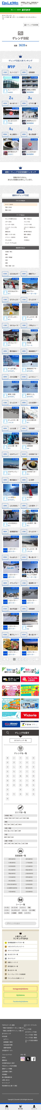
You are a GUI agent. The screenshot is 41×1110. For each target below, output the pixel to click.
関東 (6, 254)
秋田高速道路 (12, 866)
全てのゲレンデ (6, 1034)
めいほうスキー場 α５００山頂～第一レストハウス (13, 120)
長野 (19, 831)
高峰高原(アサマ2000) (32, 368)
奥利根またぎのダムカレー (13, 151)
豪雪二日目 (11, 394)
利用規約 (4, 1074)
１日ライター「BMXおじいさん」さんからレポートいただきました (32, 652)
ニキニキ (29, 319)
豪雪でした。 (31, 394)
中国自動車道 (12, 891)
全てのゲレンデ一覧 (20, 740)
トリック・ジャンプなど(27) (11, 228)
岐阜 (12, 837)
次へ (35, 659)
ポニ (9, 293)
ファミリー (23, 907)
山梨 (16, 824)
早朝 (29, 907)
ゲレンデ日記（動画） (31, 1038)
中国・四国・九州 (9, 266)
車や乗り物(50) (28, 231)
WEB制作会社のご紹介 (8, 1063)
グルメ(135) (8, 240)
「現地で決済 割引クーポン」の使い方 (13, 1028)
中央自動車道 (12, 877)
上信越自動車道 (29, 873)
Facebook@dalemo (20, 1001)
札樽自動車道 (12, 862)
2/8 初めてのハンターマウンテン (32, 471)
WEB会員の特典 (8, 1045)
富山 (9, 831)
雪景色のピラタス (32, 120)
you (28, 448)
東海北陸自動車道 (12, 884)
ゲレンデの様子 (32, 574)
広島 (23, 843)
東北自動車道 (12, 870)
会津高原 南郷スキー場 (17, 531)
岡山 (19, 843)
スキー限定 (32, 910)
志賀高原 (32, 72)
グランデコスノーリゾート (19, 583)
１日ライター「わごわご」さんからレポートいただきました (13, 600)
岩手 (14, 818)
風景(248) (7, 231)
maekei (10, 92)
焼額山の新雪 (31, 89)
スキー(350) (8, 221)
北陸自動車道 (29, 881)
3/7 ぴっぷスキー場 (13, 317)
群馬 (12, 824)
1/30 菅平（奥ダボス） (32, 523)
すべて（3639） (9, 204)
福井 (16, 831)
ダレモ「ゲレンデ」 (7, 15)
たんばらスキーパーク (17, 557)
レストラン (27, 913)
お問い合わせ (6, 1080)
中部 (6, 260)
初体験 (29, 342)
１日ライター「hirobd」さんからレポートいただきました (13, 652)
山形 (21, 818)
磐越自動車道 (29, 870)
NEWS (4, 1057)
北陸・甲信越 (8, 257)
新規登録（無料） (9, 1042)
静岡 (5, 837)
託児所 (20, 913)
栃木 (9, 824)
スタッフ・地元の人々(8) (29, 228)
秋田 (17, 818)
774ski (10, 123)
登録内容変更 (7, 1048)
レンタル (7, 913)
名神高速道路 (29, 884)
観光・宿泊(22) (28, 219)
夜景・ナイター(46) (10, 234)
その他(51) (26, 240)
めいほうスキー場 (16, 103)
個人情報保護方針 (7, 1077)
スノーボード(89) (9, 224)
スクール (24, 910)
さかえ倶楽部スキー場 (17, 377)
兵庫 (9, 843)
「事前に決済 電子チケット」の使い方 (13, 1031)
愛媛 (27, 843)
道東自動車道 (12, 859)
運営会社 (4, 1060)
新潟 (5, 831)
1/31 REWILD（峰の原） (13, 523)
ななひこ (10, 154)
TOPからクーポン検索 (8, 1025)
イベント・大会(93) (10, 237)
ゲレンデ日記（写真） (31, 1035)
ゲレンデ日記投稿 (32, 25)
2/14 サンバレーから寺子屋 (13, 471)
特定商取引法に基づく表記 (9, 1086)
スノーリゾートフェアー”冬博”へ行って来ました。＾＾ (13, 89)
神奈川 (20, 824)
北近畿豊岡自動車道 (12, 888)
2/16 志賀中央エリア (32, 420)
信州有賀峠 (30, 92)
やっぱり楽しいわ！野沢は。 (13, 368)
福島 (28, 818)
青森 (10, 818)
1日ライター (12, 551)
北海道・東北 (8, 251)
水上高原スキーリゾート (18, 134)
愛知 (9, 837)
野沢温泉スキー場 (16, 351)
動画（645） (8, 210)
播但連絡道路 (29, 888)
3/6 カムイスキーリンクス (13, 342)
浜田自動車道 (29, 891)
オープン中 (14, 907)
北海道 (6, 818)
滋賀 (5, 843)
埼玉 (5, 824)
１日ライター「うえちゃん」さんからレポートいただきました (13, 574)
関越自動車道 (12, 873)
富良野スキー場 (34, 583)
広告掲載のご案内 (7, 1072)
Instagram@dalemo (20, 989)
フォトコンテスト (7, 1055)
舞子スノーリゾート (16, 634)
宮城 (24, 818)
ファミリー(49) (28, 224)
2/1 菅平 (29, 497)
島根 (16, 843)
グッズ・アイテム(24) (10, 243)
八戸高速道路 (29, 862)
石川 (12, 831)
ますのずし (11, 371)
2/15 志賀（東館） (13, 446)
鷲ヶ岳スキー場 (34, 557)
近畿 (6, 263)
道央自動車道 (29, 859)
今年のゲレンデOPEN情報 (9, 1066)
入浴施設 (14, 913)
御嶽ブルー (30, 291)
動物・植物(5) (27, 234)
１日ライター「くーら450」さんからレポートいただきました (13, 549)
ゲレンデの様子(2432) (11, 219)
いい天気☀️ (12, 497)
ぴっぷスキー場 (32, 317)
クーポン (7, 907)
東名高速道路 (12, 881)
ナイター (7, 910)
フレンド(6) (27, 221)
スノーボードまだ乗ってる (32, 293)
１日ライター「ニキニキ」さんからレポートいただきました (32, 600)
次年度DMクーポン (7, 1050)
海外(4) (26, 237)
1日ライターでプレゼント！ (30, 1025)
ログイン (6, 1039)
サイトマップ (6, 1083)
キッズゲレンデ (16, 910)
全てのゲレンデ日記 (31, 1032)
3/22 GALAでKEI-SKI (13, 291)
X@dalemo (20, 995)
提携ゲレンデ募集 (7, 1069)
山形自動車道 (29, 866)
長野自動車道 (29, 877)
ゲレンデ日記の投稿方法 (31, 1041)
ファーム (29, 345)
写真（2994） (9, 207)
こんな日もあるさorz (32, 151)
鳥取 (12, 843)
